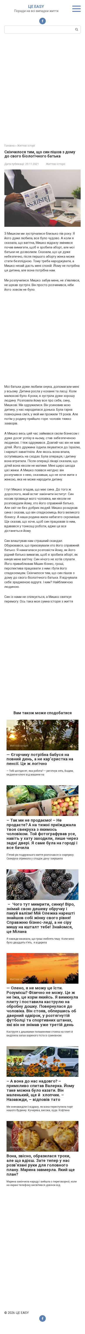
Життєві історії (55, 164)
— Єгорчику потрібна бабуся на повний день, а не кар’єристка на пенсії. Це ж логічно (40, 759)
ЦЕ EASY (36, 6)
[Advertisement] (42, 88)
